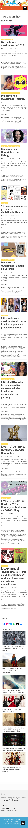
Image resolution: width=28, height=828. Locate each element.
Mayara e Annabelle (10, 66)
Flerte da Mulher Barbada (10, 604)
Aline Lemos (4, 414)
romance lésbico (19, 236)
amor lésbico (16, 231)
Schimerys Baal (8, 542)
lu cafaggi (22, 175)
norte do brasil (9, 290)
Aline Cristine (5, 231)
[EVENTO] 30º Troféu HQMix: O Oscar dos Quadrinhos (13, 450)
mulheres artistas (4, 351)
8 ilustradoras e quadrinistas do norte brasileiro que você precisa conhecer (13, 323)
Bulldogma (4, 603)
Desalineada (17, 414)
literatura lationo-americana (19, 65)
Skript (16, 292)
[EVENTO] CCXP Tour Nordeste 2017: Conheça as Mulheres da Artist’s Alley (13, 505)
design (15, 287)
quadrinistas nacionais (15, 419)
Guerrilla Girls (13, 415)
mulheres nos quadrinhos (15, 120)
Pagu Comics (19, 536)
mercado (3, 417)
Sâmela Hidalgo (22, 355)
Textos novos (7, 629)
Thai (2, 356)
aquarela (17, 346)
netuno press (9, 536)
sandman (11, 68)
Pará (2, 354)
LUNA (5, 535)
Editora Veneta (17, 603)
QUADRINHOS (4, 39)
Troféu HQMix (8, 475)
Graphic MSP (12, 174)
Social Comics (23, 542)
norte (8, 352)
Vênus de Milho (17, 356)
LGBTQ (19, 118)
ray (10, 355)
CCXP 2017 (8, 531)
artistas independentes (10, 347)
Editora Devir (18, 348)
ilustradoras (17, 350)
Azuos (5, 530)
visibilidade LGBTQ (5, 124)
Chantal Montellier (4, 63)
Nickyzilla (14, 536)
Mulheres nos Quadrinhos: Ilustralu (13, 97)
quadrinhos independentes (17, 354)
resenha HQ (7, 608)
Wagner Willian (13, 608)
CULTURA (10, 39)
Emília (18, 287)
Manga (8, 233)
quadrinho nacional (20, 605)
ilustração (3, 118)
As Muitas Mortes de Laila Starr (8, 62)
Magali (2, 176)
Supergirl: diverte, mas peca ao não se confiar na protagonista (14, 670)
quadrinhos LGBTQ (14, 121)
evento (21, 533)
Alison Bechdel (11, 231)
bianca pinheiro (10, 530)
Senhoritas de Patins (16, 542)
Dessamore (13, 533)
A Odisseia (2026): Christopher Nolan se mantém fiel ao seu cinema (13, 648)
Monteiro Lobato (4, 288)
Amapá (8, 346)
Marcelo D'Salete (9, 473)
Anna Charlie (22, 529)
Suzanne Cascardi (4, 543)
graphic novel (18, 604)
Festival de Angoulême (5, 415)
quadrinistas (7, 419)
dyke (15, 232)
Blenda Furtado (17, 530)
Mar (21, 350)
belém (11, 348)
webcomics (18, 543)
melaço (11, 233)
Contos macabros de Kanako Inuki (15, 63)
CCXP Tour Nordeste (15, 531)
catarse (11, 117)
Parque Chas (9, 67)
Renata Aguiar (8, 540)
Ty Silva (12, 356)
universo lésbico (9, 237)
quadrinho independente (16, 418)
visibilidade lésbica (16, 237)
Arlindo (7, 117)
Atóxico (2, 530)
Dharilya (17, 533)
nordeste (8, 121)
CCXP (4, 531)
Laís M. (21, 534)
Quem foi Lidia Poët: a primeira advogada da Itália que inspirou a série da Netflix (13, 730)
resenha (2, 608)
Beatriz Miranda (6, 348)
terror (20, 68)
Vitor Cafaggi (18, 180)
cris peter (3, 533)
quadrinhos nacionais (21, 67)
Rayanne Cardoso (15, 355)
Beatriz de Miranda (6, 287)
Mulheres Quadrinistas (9, 417)
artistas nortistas (18, 347)
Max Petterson (7, 120)
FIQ (22, 348)
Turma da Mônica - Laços (11, 180)
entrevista (22, 414)
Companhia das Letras (17, 117)
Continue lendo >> (4, 59)
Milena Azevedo (21, 535)
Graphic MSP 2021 (18, 174)
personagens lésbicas (12, 234)
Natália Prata (3, 536)
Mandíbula (9, 535)
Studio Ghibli (16, 68)
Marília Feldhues (14, 535)
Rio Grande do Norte (21, 122)
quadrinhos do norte (9, 291)
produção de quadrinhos (19, 417)
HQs (12, 65)
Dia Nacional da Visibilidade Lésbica (13, 231)
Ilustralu (15, 118)
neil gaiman (17, 66)
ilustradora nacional (9, 118)
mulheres (6, 178)
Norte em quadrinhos (17, 290)
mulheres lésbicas (17, 233)
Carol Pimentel (5, 471)
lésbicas (23, 232)
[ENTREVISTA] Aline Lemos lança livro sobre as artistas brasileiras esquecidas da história (12, 390)
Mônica (2, 178)
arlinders (4, 117)
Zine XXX (22, 419)
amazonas (13, 346)
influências (18, 175)
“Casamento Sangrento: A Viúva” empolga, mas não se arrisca (12, 769)
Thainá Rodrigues (6, 356)
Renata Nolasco (14, 540)
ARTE (10, 498)
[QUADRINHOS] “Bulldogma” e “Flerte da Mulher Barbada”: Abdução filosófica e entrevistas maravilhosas (13, 576)
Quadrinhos (14, 67)
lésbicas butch (4, 233)
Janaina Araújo (16, 534)
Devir (14, 348)
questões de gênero (5, 68)
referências (20, 179)
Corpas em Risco (11, 414)
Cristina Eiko (7, 533)
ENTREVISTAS (16, 93)
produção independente (6, 418)
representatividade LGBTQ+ (10, 122)
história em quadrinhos (10, 350)
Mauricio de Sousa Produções (18, 176)
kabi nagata (19, 232)
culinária (7, 174)
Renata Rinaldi (21, 540)
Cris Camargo (22, 531)
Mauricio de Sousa (8, 176)
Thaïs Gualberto (12, 543)
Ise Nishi (11, 534)
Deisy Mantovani (10, 603)
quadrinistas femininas (19, 606)
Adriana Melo (5, 529)
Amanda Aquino (16, 529)
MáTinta (24, 350)
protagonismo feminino (11, 605)
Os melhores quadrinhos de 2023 (12, 44)
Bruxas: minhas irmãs (19, 62)
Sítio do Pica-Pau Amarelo (10, 292)
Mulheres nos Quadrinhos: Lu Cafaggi (10, 152)
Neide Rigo (21, 178)
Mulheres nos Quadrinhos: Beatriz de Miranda (12, 265)
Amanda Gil (4, 346)
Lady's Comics (19, 415)
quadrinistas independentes (12, 539)
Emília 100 (22, 287)
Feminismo (8, 65)
